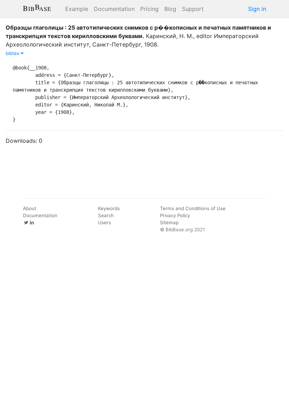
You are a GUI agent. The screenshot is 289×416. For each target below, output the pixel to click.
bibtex (13, 53)
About (29, 208)
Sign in (257, 8)
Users (104, 222)
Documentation (114, 8)
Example (76, 8)
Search (106, 215)
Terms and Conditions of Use (193, 208)
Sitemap (169, 222)
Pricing (149, 8)
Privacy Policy (175, 215)
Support (193, 8)
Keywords (109, 208)
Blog (170, 8)
